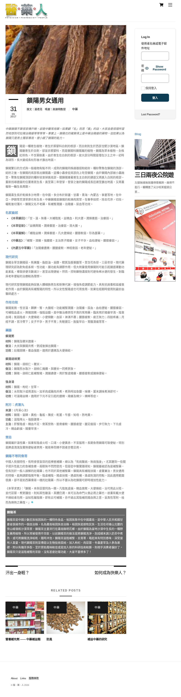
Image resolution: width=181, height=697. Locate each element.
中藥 (75, 109)
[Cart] (161, 4)
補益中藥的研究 (97, 639)
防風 (49, 639)
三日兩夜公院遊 (154, 175)
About (14, 678)
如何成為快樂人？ (110, 572)
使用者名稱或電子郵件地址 (154, 46)
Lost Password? (150, 114)
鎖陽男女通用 (45, 100)
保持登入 (151, 88)
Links (23, 678)
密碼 (142, 68)
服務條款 (34, 678)
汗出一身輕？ (17, 572)
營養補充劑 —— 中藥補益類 (22, 639)
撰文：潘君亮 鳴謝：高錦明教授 (46, 109)
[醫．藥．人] (26, 17)
